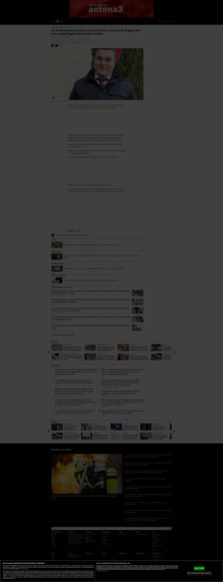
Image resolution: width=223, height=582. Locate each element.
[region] (111, 571)
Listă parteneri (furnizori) (102, 571)
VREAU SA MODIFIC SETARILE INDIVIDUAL (199, 573)
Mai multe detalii (24, 568)
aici (8, 575)
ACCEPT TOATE (199, 568)
